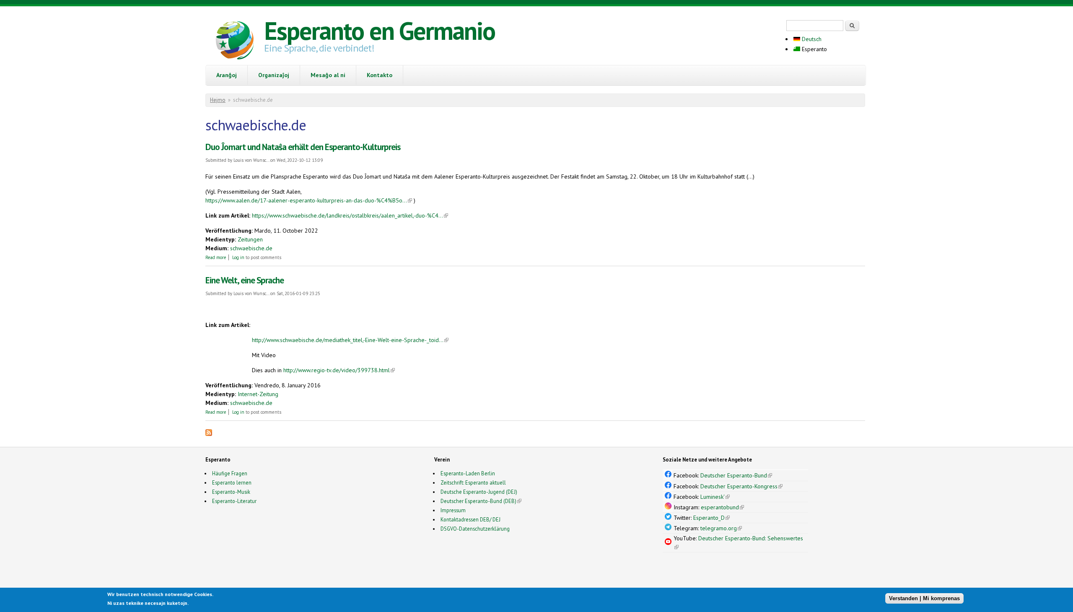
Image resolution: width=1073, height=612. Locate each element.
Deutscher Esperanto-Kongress (741, 486)
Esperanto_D (711, 517)
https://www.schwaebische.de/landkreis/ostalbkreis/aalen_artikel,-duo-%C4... (350, 215)
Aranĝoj (226, 75)
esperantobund (722, 507)
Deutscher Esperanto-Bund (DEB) (478, 501)
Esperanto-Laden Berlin (468, 473)
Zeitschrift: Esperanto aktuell (473, 482)
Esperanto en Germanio (379, 30)
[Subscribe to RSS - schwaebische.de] (208, 434)
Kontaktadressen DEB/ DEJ (470, 519)
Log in (238, 257)
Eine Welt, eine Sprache (244, 280)
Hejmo (217, 100)
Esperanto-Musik (231, 491)
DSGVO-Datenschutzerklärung (475, 528)
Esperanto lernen (231, 482)
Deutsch (811, 39)
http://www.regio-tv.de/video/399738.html (339, 370)
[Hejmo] (234, 41)
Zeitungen (250, 239)
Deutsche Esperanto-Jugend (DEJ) (479, 491)
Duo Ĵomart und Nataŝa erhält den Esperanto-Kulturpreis (302, 147)
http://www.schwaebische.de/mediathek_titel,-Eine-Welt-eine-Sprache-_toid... (350, 340)
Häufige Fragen (229, 473)
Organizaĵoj (273, 75)
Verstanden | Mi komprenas (924, 598)
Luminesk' (715, 496)
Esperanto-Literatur (234, 501)
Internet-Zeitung (258, 394)
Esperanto (813, 49)
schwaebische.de (251, 248)
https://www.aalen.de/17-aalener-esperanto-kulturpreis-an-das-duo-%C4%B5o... (308, 200)
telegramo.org (721, 528)
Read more (215, 257)
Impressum (453, 510)
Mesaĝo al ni (328, 75)
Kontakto (379, 75)
